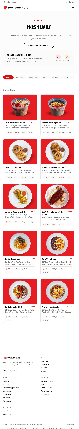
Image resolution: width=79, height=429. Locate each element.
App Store (6, 411)
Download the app (68, 2)
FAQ (42, 384)
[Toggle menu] (73, 7)
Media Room (7, 394)
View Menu (44, 361)
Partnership (7, 401)
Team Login (70, 424)
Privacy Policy (45, 394)
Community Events (47, 381)
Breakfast (8, 77)
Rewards (44, 368)
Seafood (45, 77)
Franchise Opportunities (11, 388)
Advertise (6, 398)
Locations (44, 371)
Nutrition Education (47, 388)
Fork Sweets (20, 77)
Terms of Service (47, 391)
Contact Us (7, 391)
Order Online (45, 364)
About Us (6, 381)
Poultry (65, 77)
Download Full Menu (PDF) (40, 45)
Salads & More (33, 77)
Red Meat (55, 77)
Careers (6, 384)
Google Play (7, 414)
